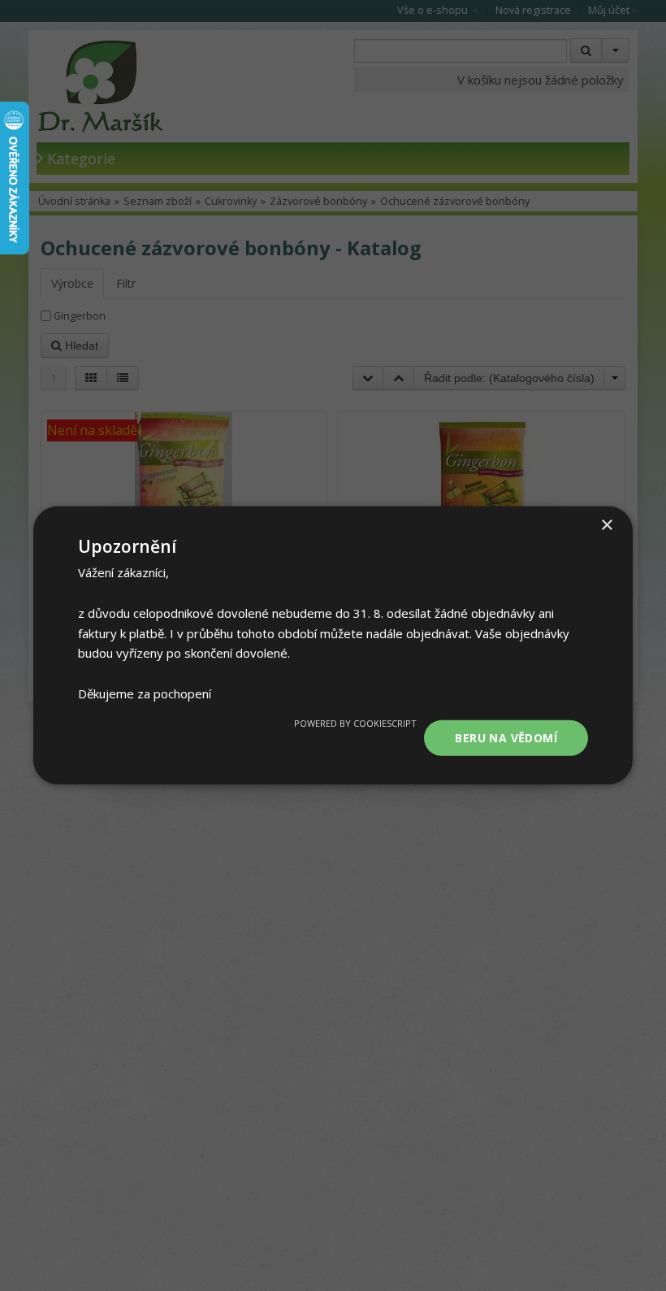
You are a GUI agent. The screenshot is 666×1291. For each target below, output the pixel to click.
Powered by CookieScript (355, 722)
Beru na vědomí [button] (506, 737)
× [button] (606, 525)
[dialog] (333, 645)
